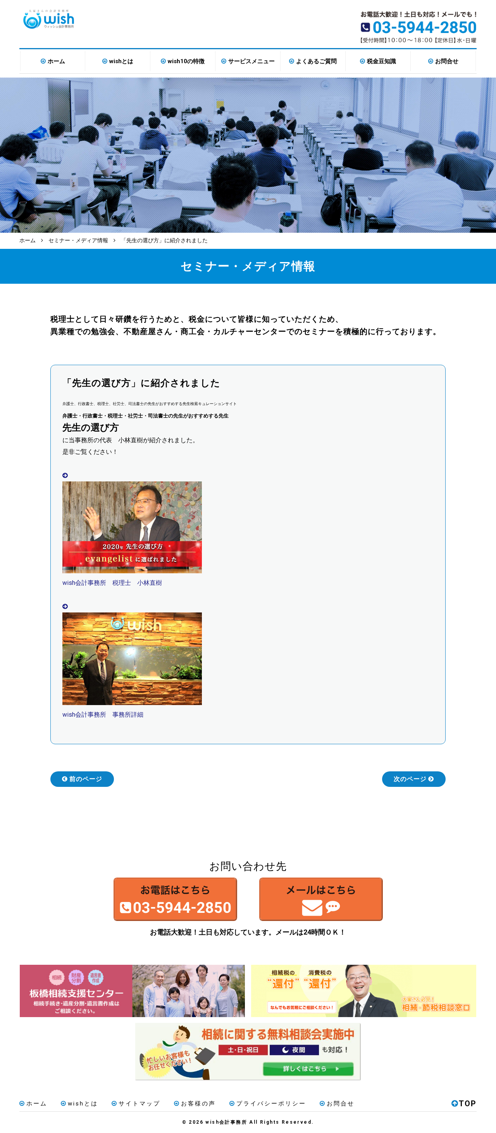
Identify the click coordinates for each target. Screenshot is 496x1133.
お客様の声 (198, 1103)
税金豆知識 (381, 61)
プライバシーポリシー (271, 1103)
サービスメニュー (251, 61)
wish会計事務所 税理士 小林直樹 (112, 582)
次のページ (410, 779)
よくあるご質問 (316, 61)
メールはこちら (321, 899)
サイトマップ (139, 1103)
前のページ (85, 779)
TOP (468, 1103)
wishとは (121, 61)
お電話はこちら (175, 899)
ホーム (56, 61)
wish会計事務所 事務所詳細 (102, 714)
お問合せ (446, 61)
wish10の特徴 (186, 61)
